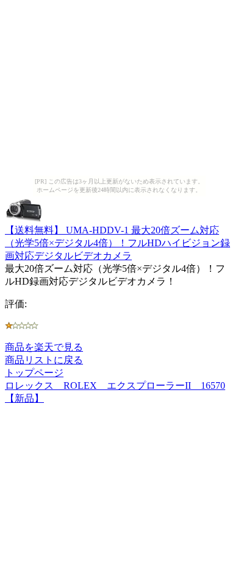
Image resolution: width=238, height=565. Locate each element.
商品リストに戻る (44, 360)
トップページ (34, 373)
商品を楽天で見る (44, 347)
